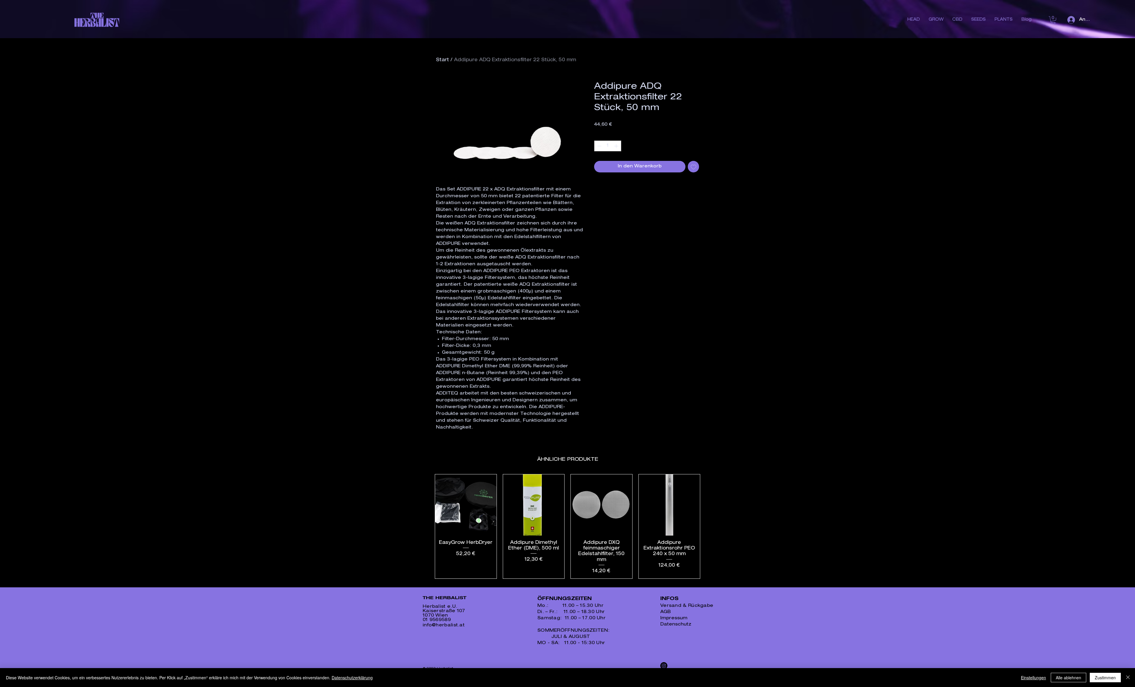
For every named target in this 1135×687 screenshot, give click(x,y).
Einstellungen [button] (1033, 677)
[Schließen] (1127, 677)
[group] (567, 526)
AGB (665, 612)
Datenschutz (675, 624)
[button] (1053, 20)
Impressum (674, 618)
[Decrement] (598, 146)
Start (442, 60)
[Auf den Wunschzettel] (693, 166)
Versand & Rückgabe (686, 606)
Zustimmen (1105, 677)
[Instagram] (663, 665)
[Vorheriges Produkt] (426, 526)
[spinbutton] (607, 146)
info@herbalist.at (444, 625)
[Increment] (616, 146)
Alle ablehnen (1068, 677)
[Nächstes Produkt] (708, 526)
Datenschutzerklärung (352, 677)
